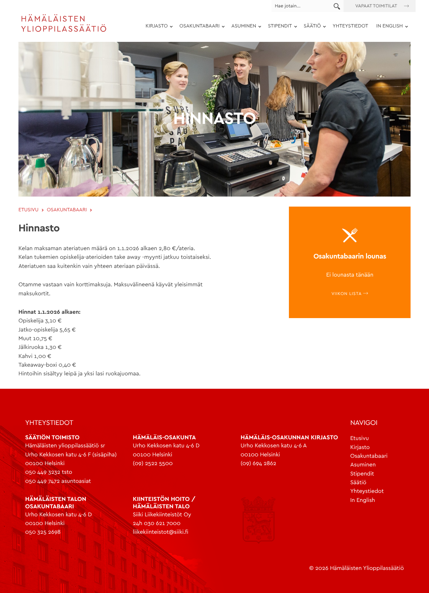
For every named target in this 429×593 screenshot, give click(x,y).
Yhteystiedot (350, 26)
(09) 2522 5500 (153, 463)
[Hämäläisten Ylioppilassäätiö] (63, 31)
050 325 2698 (43, 532)
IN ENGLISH (387, 27)
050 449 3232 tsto (48, 472)
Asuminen (241, 27)
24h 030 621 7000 (156, 523)
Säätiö (310, 27)
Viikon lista (347, 294)
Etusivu (359, 438)
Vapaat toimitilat (376, 6)
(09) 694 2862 (258, 463)
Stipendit (278, 27)
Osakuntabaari (197, 27)
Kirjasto (154, 27)
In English (362, 500)
